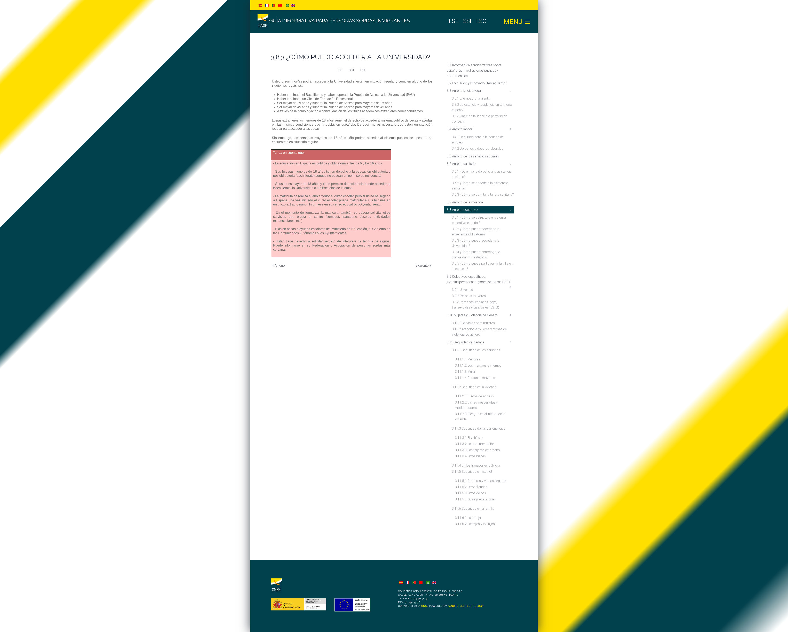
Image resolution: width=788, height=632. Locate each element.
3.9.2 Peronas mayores (469, 296)
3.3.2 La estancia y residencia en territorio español (482, 107)
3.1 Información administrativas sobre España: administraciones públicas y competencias (474, 70)
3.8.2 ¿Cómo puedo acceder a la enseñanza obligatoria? (475, 231)
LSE (339, 70)
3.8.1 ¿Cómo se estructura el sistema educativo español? (479, 220)
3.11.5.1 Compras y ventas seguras (480, 481)
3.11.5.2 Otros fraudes (471, 487)
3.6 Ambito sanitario (461, 164)
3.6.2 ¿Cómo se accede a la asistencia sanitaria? (480, 185)
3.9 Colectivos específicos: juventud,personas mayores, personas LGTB (478, 279)
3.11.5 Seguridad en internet (472, 472)
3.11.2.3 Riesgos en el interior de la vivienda (480, 416)
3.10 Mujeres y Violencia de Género (472, 315)
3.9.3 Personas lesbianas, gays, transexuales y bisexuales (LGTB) (475, 304)
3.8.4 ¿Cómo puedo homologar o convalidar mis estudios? (476, 254)
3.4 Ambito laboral (460, 129)
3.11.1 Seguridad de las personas (476, 350)
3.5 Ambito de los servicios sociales (473, 156)
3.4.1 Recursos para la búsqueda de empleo (478, 139)
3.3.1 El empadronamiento (471, 98)
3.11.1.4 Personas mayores (475, 378)
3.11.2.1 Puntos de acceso (474, 396)
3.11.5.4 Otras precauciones (475, 499)
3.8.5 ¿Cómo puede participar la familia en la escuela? (482, 266)
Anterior (280, 265)
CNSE (424, 605)
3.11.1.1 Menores (467, 359)
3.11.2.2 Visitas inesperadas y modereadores (476, 405)
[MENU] (527, 21)
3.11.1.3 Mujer (465, 372)
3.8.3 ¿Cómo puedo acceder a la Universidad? (475, 243)
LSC (363, 70)
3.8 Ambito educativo (462, 210)
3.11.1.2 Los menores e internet (478, 365)
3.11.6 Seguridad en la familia (473, 508)
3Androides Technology (466, 605)
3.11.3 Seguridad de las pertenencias (478, 428)
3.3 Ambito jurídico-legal (464, 91)
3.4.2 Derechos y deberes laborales (477, 148)
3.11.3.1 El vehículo (469, 438)
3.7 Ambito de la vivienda (465, 202)
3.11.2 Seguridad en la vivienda (474, 387)
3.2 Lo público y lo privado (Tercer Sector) (477, 83)
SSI (351, 70)
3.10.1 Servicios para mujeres (473, 323)
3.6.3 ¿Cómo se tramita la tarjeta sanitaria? (483, 194)
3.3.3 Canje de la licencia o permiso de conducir (479, 118)
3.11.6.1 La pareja (468, 518)
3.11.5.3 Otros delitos (470, 493)
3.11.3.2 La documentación (475, 444)
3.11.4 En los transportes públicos (476, 465)
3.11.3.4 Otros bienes (470, 456)
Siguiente (423, 265)
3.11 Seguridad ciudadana (465, 342)
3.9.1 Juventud (462, 290)
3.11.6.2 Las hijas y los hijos (475, 524)
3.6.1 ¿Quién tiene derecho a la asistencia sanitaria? (482, 174)
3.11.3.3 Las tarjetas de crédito (477, 450)
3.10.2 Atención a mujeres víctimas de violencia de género (479, 331)
